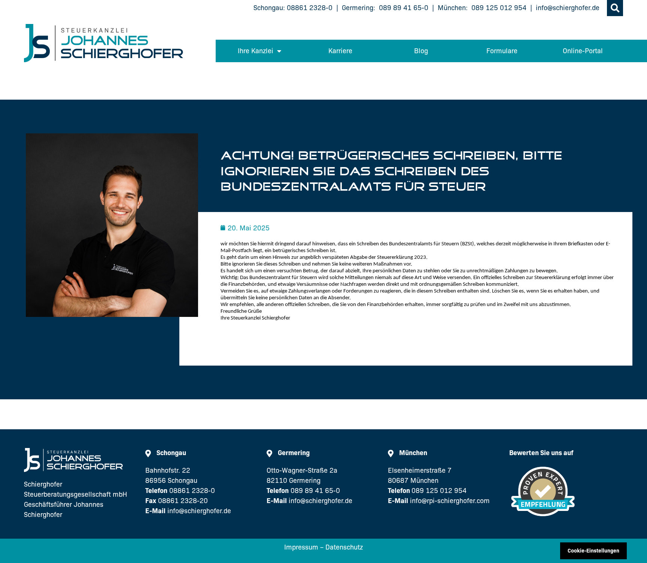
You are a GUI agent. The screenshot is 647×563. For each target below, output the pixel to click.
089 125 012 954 (498, 8)
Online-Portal (583, 51)
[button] (615, 8)
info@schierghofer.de (567, 8)
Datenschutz (344, 547)
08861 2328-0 (309, 8)
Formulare (501, 51)
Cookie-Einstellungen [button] (593, 550)
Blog (421, 51)
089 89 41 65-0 (403, 8)
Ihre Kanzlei (255, 51)
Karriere (340, 51)
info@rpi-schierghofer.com (450, 501)
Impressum (301, 547)
